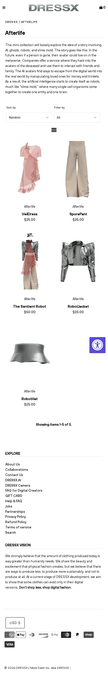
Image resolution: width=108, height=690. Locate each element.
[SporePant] (78, 169)
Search (10, 532)
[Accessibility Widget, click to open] (97, 345)
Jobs (8, 506)
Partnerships (15, 512)
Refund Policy (15, 522)
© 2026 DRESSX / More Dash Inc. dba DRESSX (36, 668)
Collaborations (16, 469)
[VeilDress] (29, 169)
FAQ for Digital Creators (23, 490)
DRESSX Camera (17, 485)
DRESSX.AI (13, 480)
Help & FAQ (13, 501)
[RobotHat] (29, 353)
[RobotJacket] (78, 261)
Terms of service (18, 527)
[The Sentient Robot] (29, 261)
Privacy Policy (15, 517)
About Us (12, 464)
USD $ (15, 623)
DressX (11, 21)
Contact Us (14, 475)
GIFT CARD (13, 496)
